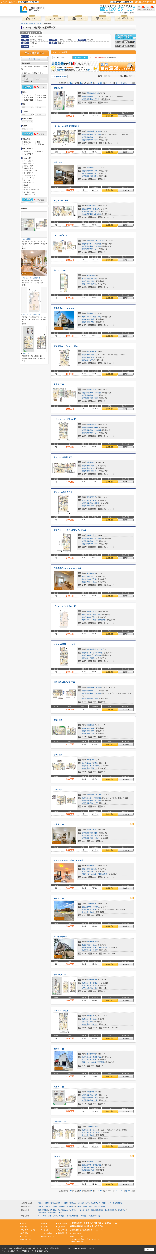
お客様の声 (61, 1227)
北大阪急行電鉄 (87, 214)
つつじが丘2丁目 (61, 235)
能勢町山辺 (58, 88)
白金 (99, 795)
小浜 (92, 760)
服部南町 (94, 980)
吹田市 (89, 275)
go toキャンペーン (31, 190)
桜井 (92, 319)
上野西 (93, 611)
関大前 (93, 284)
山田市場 (94, 942)
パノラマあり (28, 154)
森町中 (96, 1207)
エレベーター (29, 175)
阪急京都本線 (86, 579)
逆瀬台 (93, 351)
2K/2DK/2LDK (28, 98)
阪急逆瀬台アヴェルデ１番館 (66, 346)
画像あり (27, 151)
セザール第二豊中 (61, 201)
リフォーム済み (46, 1233)
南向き (27, 187)
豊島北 (93, 1054)
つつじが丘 (102, 240)
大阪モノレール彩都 (55, 1212)
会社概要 (24, 1227)
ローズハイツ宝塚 (61, 1011)
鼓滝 (96, 176)
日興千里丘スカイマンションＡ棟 (67, 568)
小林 (92, 357)
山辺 (97, 93)
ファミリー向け (30, 170)
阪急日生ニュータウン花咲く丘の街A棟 (70, 530)
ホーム (23, 1223)
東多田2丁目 (59, 1087)
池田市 (89, 497)
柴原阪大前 (102, 620)
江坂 (96, 211)
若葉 (99, 131)
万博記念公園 (102, 874)
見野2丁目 (26, 353)
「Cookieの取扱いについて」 (25, 1251)
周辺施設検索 (62, 1233)
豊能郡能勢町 (91, 93)
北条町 (93, 205)
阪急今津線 (86, 355)
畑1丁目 (57, 1156)
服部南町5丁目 (60, 975)
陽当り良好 (29, 163)
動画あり (40, 151)
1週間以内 (40, 144)
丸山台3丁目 (59, 384)
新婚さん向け (29, 168)
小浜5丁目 (58, 755)
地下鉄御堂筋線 (87, 211)
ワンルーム (27, 95)
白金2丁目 (58, 790)
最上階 (27, 185)
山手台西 (94, 1127)
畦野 (96, 428)
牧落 (92, 322)
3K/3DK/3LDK (41, 98)
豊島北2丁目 (59, 1049)
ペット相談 (29, 161)
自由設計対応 (29, 194)
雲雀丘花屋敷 (97, 653)
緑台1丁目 (58, 162)
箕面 (92, 733)
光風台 (96, 838)
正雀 (94, 579)
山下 (96, 97)
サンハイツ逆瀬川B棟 (63, 457)
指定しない (28, 73)
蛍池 (94, 1060)
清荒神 (95, 763)
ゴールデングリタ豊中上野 (65, 606)
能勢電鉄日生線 (87, 99)
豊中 (94, 617)
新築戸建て (45, 1223)
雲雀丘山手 (71, 1207)
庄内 (94, 985)
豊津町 (93, 275)
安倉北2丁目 (59, 899)
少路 (99, 317)
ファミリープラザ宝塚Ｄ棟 (31, 278)
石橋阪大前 (97, 1057)
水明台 (40, 1207)
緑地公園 (97, 214)
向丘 (92, 313)
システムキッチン (31, 178)
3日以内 (26, 144)
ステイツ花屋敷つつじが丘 (65, 644)
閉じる (149, 1249)
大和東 (93, 829)
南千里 (93, 869)
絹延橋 (96, 503)
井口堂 (55, 1207)
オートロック (29, 180)
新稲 (92, 725)
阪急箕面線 (86, 319)
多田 (96, 173)
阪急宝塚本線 (86, 209)
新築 (35, 73)
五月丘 (93, 497)
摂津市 (95, 950)
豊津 (92, 281)
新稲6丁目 (58, 720)
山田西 (93, 865)
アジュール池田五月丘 (63, 492)
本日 (38, 142)
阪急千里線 (86, 281)
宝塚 (91, 360)
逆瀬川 (93, 355)
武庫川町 (48, 1207)
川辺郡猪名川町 (92, 131)
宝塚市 (89, 351)
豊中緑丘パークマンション (65, 308)
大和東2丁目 (59, 824)
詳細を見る (109, 116)
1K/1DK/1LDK (41, 95)
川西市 (89, 167)
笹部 (96, 140)
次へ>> (127, 83)
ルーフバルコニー (31, 192)
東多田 (93, 1092)
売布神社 (96, 766)
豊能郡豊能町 (117, 1203)
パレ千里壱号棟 (60, 937)
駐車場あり (29, 182)
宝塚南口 (94, 471)
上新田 (102, 1207)
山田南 (93, 573)
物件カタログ (26, 1240)
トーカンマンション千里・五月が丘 (68, 860)
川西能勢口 (97, 244)
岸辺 (92, 577)
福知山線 (85, 360)
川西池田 (93, 658)
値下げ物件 (28, 81)
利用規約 (24, 1233)
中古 (41, 73)
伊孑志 (93, 462)
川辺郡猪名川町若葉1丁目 (64, 682)
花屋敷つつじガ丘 (97, 649)
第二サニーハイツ (61, 270)
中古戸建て (45, 1227)
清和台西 (62, 1207)
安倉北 (93, 904)
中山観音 (96, 1132)
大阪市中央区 (106, 1203)
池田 (94, 501)
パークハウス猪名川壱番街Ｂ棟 (66, 126)
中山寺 (92, 912)
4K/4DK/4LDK (28, 100)
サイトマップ (26, 1236)
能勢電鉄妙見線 (87, 97)
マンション (45, 1230)
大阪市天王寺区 (94, 1203)
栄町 (92, 1016)
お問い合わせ (62, 1223)
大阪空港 (101, 1062)
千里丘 (93, 582)
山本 (94, 1130)
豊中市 (89, 205)
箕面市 (89, 725)
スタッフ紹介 (62, 1230)
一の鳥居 (97, 430)
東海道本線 (86, 577)
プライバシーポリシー (29, 1230)
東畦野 (93, 424)
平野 (96, 171)
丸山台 (93, 389)
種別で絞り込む (34, 59)
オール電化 (29, 173)
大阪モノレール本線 (89, 317)
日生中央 (97, 99)
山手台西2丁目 (60, 1122)
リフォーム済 (29, 166)
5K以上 (39, 100)
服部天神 (96, 209)
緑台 (92, 167)
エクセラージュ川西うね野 (65, 419)
